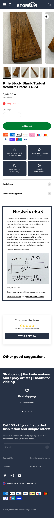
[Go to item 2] (16, 73)
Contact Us (8, 458)
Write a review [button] (27, 335)
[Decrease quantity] (6, 115)
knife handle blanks (35, 296)
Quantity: (7, 110)
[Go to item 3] (25, 73)
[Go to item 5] (44, 73)
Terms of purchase (38, 466)
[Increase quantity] (17, 115)
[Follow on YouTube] (19, 475)
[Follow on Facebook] (5, 475)
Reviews (6, 466)
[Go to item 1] (7, 73)
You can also (12, 296)
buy (19, 296)
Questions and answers (40, 458)
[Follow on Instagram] (12, 475)
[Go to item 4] (35, 73)
